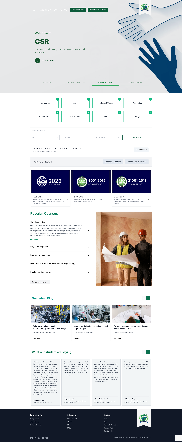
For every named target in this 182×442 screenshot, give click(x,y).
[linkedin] (31, 438)
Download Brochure (97, 10)
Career (106, 422)
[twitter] (39, 438)
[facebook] (43, 438)
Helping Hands (35, 425)
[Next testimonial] (148, 298)
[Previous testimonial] (144, 298)
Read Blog (36, 338)
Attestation (34, 422)
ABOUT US (45, 10)
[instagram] (35, 438)
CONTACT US (60, 10)
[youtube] (47, 438)
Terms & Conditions (111, 425)
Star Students (72, 419)
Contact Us (108, 431)
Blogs (69, 425)
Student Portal (78, 10)
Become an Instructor (137, 162)
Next (153, 189)
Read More (34, 239)
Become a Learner (113, 162)
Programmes (35, 419)
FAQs (69, 428)
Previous (29, 189)
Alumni (69, 422)
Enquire (107, 419)
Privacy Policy (109, 428)
